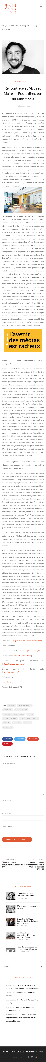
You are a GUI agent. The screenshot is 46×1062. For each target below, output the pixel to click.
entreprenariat (24, 705)
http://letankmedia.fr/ (22, 656)
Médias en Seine (10, 718)
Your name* (7, 801)
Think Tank (7, 727)
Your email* (7, 813)
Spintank (17, 723)
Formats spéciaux (23, 81)
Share (8, 739)
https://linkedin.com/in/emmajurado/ (27, 641)
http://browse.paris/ (10, 672)
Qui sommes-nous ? (17, 1057)
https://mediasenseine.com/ (13, 664)
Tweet (21, 739)
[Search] (41, 966)
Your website (8, 826)
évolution (7, 710)
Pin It (8, 744)
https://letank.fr (8, 682)
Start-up (27, 723)
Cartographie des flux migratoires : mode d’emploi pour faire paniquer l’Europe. (21, 1017)
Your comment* (8, 764)
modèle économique (29, 718)
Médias (30, 714)
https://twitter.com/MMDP (33, 651)
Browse (11, 705)
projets (6, 723)
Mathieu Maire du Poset (13, 714)
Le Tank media (21, 710)
